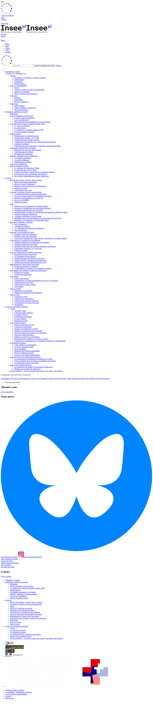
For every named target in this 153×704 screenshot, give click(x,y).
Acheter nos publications (23, 274)
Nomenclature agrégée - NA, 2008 (26, 138)
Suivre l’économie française (24, 325)
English (3, 34)
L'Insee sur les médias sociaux (25, 285)
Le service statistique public (24, 347)
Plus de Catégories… (21, 102)
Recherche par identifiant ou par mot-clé (28, 198)
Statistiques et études (12, 72)
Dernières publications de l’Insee (25, 244)
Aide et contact (6, 576)
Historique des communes (23, 154)
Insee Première (19, 106)
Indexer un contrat (20, 188)
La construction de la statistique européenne (25, 357)
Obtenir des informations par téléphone (28, 293)
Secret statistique (20, 349)
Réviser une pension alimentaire (25, 182)
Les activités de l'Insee (18, 323)
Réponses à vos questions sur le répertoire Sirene (31, 220)
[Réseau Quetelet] (14, 648)
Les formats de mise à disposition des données (30, 174)
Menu (7, 44)
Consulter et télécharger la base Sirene (27, 216)
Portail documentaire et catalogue (26, 266)
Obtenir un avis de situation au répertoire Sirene (31, 206)
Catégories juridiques (21, 144)
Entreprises (18, 82)
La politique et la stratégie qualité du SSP (28, 130)
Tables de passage (20, 202)
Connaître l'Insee (20, 311)
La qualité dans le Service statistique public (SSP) (27, 124)
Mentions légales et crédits (14, 690)
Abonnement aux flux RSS (23, 283)
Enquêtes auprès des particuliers (25, 234)
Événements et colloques (23, 317)
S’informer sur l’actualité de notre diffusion (25, 240)
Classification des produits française (27, 140)
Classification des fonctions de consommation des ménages (35, 142)
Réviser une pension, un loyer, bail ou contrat (26, 180)
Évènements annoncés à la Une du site (27, 248)
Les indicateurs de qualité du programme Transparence (33, 367)
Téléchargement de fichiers (23, 152)
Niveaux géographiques (18, 86)
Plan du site (9, 698)
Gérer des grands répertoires (24, 335)
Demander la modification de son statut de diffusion (32, 208)
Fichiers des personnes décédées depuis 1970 (30, 262)
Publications (18, 100)
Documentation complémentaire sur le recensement (32, 122)
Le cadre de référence (22, 126)
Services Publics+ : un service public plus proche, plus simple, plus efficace (36, 371)
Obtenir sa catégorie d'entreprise (25, 214)
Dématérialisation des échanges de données (29, 258)
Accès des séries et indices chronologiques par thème (33, 196)
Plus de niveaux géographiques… (26, 94)
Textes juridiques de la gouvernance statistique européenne (35, 361)
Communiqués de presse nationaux (26, 301)
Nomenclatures (15, 134)
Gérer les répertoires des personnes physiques (26, 252)
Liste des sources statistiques (24, 118)
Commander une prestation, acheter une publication (28, 270)
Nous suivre (14, 276)
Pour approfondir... (21, 230)
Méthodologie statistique (23, 162)
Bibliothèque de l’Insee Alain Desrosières (24, 264)
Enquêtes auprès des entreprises (25, 236)
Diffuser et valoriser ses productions (27, 337)
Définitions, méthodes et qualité (16, 112)
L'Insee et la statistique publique (16, 307)
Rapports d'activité (20, 321)
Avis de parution (7, 392)
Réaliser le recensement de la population (28, 331)
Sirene (12, 204)
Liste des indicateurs (21, 120)
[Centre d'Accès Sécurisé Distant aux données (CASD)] (9, 652)
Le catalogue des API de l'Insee (25, 170)
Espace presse (15, 295)
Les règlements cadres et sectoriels (26, 363)
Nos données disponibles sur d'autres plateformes (31, 176)
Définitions (14, 114)
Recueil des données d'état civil (25, 254)
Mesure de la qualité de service (21, 365)
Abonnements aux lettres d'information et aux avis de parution (36, 281)
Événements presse (21, 297)
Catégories (13, 96)
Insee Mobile (19, 287)
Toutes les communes (21, 92)
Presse (3, 36)
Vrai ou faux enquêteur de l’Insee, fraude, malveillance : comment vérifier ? (41, 238)
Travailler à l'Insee (20, 315)
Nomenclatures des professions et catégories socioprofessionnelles (37, 146)
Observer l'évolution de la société (26, 329)
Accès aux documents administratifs (27, 355)
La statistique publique (18, 343)
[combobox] (76, 61)
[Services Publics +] (57, 686)
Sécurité (8, 696)
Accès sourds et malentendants (16, 694)
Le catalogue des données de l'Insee (27, 168)
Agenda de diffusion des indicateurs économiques (31, 242)
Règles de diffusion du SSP (24, 353)
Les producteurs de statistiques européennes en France (33, 359)
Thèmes (3, 19)
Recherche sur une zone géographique (27, 150)
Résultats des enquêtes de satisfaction (27, 369)
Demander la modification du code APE (28, 210)
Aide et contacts (15, 289)
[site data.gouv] (14, 656)
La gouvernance (20, 128)
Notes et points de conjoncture (25, 108)
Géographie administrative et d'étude (23, 148)
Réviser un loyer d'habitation (24, 184)
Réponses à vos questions (23, 291)
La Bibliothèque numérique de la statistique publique (33, 268)
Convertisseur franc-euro (23, 190)
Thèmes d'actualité (20, 250)
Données (17, 98)
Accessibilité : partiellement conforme (18, 692)
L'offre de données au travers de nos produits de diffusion (34, 172)
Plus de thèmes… (20, 84)
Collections (14, 104)
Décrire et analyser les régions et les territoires (30, 333)
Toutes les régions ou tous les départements (29, 90)
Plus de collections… (21, 110)
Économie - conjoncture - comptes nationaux (30, 78)
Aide (2, 17)
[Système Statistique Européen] (9, 644)
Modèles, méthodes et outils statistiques (24, 156)
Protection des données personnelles (27, 351)
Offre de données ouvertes (19, 166)
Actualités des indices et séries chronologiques (30, 194)
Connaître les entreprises (23, 327)
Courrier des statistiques (18, 164)
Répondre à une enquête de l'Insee (22, 232)
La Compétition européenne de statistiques (29, 228)
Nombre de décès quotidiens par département (30, 260)
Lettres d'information (21, 279)
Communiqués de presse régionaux (26, 303)
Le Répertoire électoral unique (25, 256)
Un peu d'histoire (20, 319)
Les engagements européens (24, 132)
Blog (7, 46)
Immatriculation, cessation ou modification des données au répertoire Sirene (41, 212)
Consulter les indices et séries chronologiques (26, 192)
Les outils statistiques (21, 160)
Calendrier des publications (23, 299)
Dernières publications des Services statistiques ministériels (35, 246)
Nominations (18, 305)
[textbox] (23, 66)
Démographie (19, 80)
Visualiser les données (22, 226)
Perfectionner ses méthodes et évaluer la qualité (31, 339)
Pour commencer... (21, 224)
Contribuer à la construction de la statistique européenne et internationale (39, 341)
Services (8, 178)
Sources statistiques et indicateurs (21, 116)
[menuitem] (78, 70)
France (16, 88)
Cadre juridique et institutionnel (25, 345)
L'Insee (12, 309)
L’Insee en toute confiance (23, 313)
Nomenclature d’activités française (26, 136)
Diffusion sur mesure (21, 272)
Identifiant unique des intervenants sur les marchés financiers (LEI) (37, 218)
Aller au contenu (7, 15)
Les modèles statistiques (22, 158)
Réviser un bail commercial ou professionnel (30, 186)
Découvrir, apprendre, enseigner (21, 222)
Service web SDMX (21, 200)
